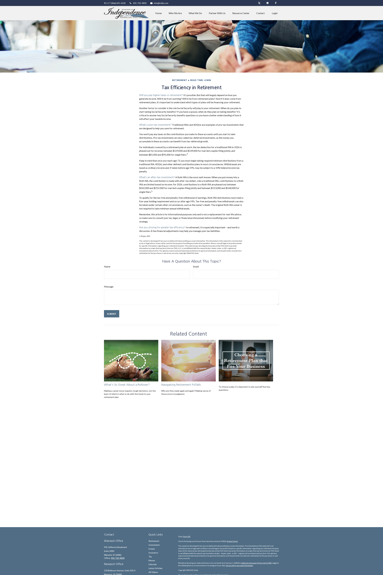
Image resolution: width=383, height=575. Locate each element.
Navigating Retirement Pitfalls (181, 384)
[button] (158, 13)
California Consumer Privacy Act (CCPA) (256, 563)
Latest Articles (155, 568)
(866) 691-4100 (118, 3)
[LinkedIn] (267, 3)
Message (108, 286)
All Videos (153, 572)
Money (152, 560)
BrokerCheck (232, 541)
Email (196, 266)
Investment (154, 545)
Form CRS (186, 536)
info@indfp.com (161, 3)
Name (107, 266)
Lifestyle (153, 564)
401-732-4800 (139, 3)
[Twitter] (259, 3)
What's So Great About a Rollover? (127, 384)
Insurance (153, 552)
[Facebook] (275, 3)
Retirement (154, 541)
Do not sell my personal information (239, 565)
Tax (150, 556)
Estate (152, 548)
